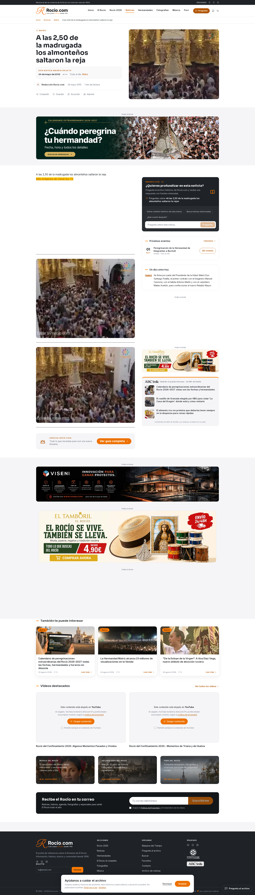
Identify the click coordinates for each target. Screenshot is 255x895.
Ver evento (209, 251)
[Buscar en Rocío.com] (217, 11)
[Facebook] (209, 2)
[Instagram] (218, 2)
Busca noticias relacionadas (199, 211)
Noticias (130, 10)
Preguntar (207, 224)
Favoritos (146, 860)
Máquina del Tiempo (152, 845)
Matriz (56, 20)
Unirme (77, 869)
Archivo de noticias (151, 870)
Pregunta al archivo (151, 850)
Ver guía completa (112, 441)
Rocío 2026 (116, 10)
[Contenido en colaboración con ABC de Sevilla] (195, 864)
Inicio (91, 10)
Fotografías (163, 10)
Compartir (44, 94)
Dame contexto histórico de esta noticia (164, 211)
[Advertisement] (180, 320)
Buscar (145, 855)
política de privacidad (94, 715)
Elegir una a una (90, 887)
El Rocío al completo (107, 860)
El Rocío (102, 10)
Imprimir (90, 94)
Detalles (102, 887)
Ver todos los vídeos (205, 686)
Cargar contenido (82, 722)
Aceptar (182, 883)
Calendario (208, 241)
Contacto (146, 865)
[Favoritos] (213, 10)
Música (176, 10)
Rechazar (167, 883)
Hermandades (145, 10)
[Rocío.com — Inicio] (52, 11)
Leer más (85, 672)
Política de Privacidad (150, 808)
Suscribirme (200, 800)
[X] (214, 2)
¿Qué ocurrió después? (157, 217)
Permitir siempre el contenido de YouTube (82, 728)
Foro (186, 10)
